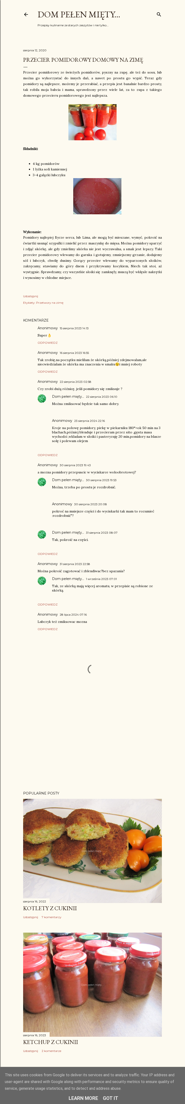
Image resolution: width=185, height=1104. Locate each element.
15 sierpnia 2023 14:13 (74, 328)
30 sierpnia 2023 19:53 (101, 480)
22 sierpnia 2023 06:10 (101, 396)
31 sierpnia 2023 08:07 (102, 532)
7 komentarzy (51, 917)
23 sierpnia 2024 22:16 (89, 421)
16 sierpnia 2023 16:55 (74, 353)
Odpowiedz (48, 342)
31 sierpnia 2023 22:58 (75, 564)
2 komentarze (51, 1051)
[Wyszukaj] (159, 13)
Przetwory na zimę (49, 302)
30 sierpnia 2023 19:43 (75, 465)
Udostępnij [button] (30, 296)
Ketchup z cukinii (50, 1042)
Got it (110, 1098)
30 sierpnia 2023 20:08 (90, 504)
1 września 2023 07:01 (101, 579)
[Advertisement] (92, 745)
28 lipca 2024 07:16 (73, 614)
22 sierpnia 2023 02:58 (75, 382)
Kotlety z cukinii (50, 908)
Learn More (83, 1098)
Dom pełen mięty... (79, 14)
